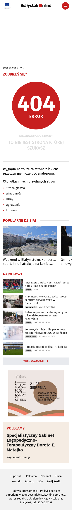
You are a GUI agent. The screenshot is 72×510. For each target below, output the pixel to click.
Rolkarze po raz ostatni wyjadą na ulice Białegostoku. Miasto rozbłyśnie (46, 315)
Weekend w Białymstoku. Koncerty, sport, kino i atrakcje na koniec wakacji (29, 262)
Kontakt (16, 481)
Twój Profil (53, 481)
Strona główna (10, 67)
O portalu (16, 476)
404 (22, 67)
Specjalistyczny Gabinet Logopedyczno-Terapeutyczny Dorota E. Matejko (31, 443)
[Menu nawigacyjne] (65, 6)
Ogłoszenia (13, 204)
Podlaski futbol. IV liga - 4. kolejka (46, 346)
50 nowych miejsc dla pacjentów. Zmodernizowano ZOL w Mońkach (46, 331)
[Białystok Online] (36, 6)
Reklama (31, 476)
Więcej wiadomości (33, 361)
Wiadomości (14, 193)
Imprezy (11, 210)
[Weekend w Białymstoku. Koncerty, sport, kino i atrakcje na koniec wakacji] (30, 241)
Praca (58, 476)
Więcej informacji (18, 457)
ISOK (40, 481)
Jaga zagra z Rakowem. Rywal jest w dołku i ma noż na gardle (47, 284)
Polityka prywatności (24, 491)
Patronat (45, 476)
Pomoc (29, 481)
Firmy (9, 199)
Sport (28, 290)
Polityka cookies (50, 491)
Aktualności (31, 307)
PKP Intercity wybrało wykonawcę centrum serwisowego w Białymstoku (45, 300)
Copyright (12, 494)
